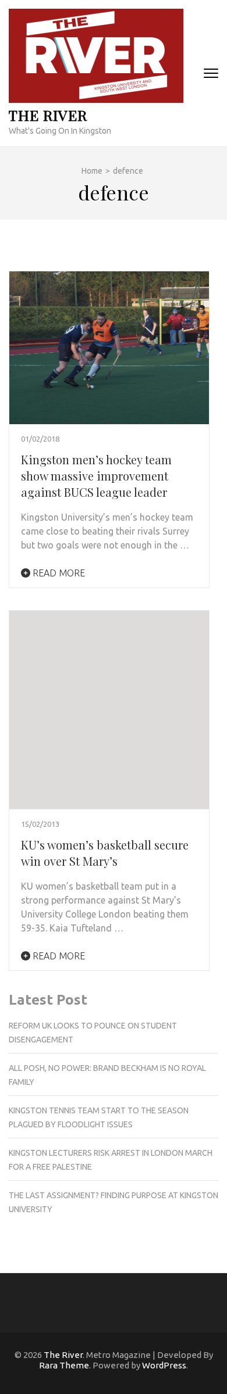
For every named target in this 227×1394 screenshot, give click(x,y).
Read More (57, 573)
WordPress (164, 1365)
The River (48, 114)
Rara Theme (64, 1365)
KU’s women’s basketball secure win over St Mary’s (105, 853)
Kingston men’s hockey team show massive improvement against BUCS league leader (96, 475)
